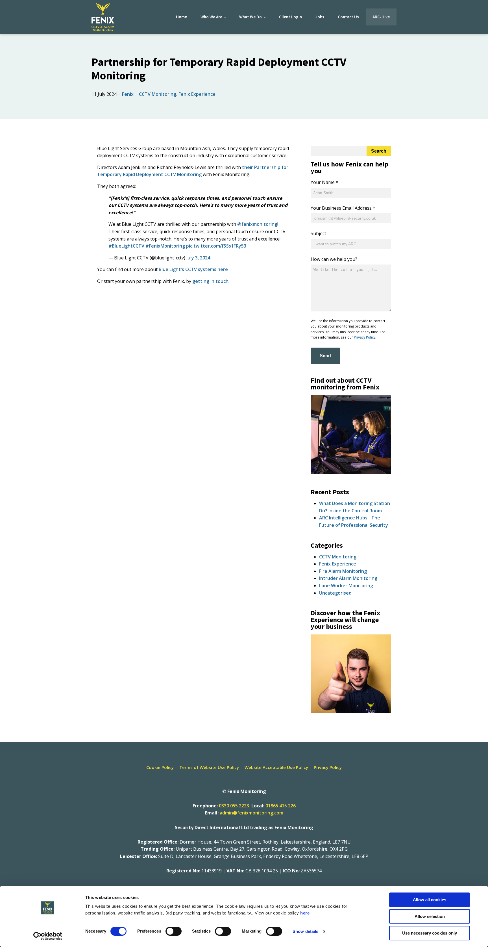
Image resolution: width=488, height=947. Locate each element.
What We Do (250, 16)
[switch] (173, 931)
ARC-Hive (381, 16)
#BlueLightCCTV (126, 246)
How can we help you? (334, 259)
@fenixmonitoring (257, 224)
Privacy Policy (364, 337)
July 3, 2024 (198, 258)
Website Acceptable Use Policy (276, 767)
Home (181, 16)
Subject (318, 233)
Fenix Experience (196, 94)
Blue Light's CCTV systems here (193, 269)
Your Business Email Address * (343, 208)
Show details (305, 931)
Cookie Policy (160, 767)
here (305, 913)
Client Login (290, 16)
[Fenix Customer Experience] (351, 711)
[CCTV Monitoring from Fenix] (351, 472)
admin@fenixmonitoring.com (251, 813)
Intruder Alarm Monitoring (348, 578)
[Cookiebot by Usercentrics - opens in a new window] (48, 936)
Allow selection (430, 916)
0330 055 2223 (234, 806)
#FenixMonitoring (165, 246)
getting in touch (210, 281)
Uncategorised (335, 593)
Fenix (128, 94)
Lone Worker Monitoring (346, 585)
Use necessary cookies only (429, 933)
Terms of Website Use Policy (209, 767)
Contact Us (348, 16)
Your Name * (324, 182)
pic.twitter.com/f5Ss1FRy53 (216, 246)
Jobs (319, 16)
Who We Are (211, 16)
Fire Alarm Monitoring (343, 571)
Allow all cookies (429, 899)
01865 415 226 (280, 806)
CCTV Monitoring (157, 94)
